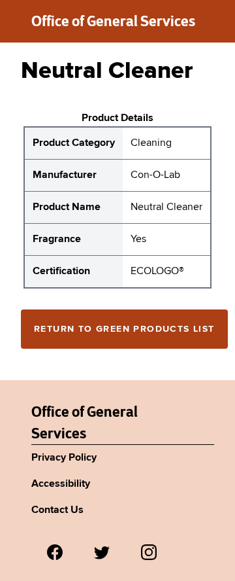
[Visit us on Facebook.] (54, 552)
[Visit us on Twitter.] (101, 552)
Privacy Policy (64, 458)
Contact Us (57, 510)
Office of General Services (113, 21)
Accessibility (60, 484)
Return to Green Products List (124, 329)
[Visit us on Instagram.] (148, 552)
